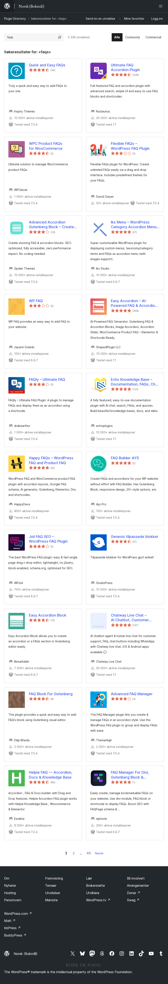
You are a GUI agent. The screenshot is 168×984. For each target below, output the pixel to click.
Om (6, 878)
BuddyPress (15, 935)
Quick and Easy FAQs (47, 65)
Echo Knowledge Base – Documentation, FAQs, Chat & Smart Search (135, 382)
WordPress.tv (98, 900)
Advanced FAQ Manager (132, 694)
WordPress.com (18, 913)
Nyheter (10, 885)
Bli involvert (136, 878)
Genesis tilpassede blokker (134, 536)
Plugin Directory (15, 18)
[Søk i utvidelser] (60, 37)
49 (88, 853)
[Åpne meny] (161, 6)
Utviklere (92, 893)
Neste (99, 853)
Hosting (10, 893)
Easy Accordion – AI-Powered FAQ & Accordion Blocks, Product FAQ (134, 303)
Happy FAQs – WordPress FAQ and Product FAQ (51, 460)
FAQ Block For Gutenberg (51, 694)
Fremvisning (54, 878)
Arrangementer (138, 885)
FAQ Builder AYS (125, 458)
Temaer (50, 885)
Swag (133, 900)
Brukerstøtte (95, 885)
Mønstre (51, 900)
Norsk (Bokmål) (25, 954)
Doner (133, 893)
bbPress (12, 928)
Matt (10, 921)
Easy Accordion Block (47, 615)
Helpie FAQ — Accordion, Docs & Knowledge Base (50, 774)
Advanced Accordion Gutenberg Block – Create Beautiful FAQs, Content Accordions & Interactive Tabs (51, 224)
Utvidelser (52, 893)
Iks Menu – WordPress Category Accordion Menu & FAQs (134, 224)
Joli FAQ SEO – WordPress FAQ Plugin (48, 538)
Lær (89, 878)
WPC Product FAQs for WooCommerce (45, 145)
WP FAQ (36, 301)
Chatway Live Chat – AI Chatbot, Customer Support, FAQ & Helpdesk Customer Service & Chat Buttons (133, 617)
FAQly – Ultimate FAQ (47, 379)
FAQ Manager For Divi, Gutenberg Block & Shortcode (130, 775)
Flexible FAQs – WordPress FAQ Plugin (130, 145)
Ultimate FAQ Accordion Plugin (125, 67)
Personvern (12, 900)
